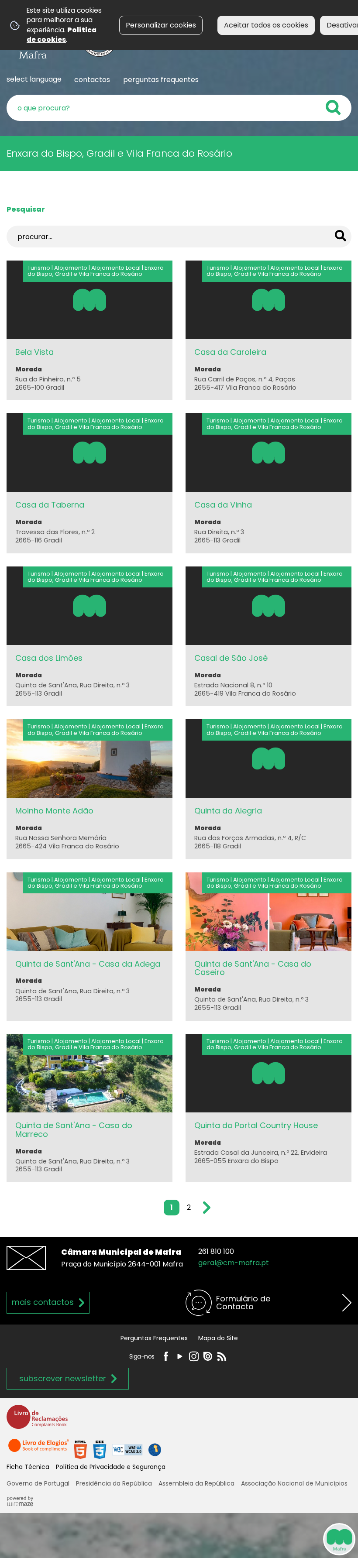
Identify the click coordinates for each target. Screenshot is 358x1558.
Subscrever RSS (222, 1356)
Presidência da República (114, 1483)
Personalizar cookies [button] (161, 25)
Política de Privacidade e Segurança (110, 1466)
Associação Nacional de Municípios (294, 1483)
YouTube (180, 1356)
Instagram (194, 1356)
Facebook (166, 1356)
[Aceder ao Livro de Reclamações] (37, 1421)
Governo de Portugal (38, 1483)
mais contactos (43, 1302)
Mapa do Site (218, 1338)
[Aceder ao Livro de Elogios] (39, 1449)
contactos (92, 80)
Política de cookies (61, 34)
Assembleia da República (196, 1483)
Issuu (208, 1356)
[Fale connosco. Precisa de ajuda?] (258, 1538)
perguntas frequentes (161, 80)
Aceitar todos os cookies (266, 25)
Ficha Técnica (28, 1466)
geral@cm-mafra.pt (233, 1263)
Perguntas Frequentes (154, 1338)
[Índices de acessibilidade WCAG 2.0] (117, 1449)
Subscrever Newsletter (62, 1378)
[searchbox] (179, 108)
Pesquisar (26, 209)
